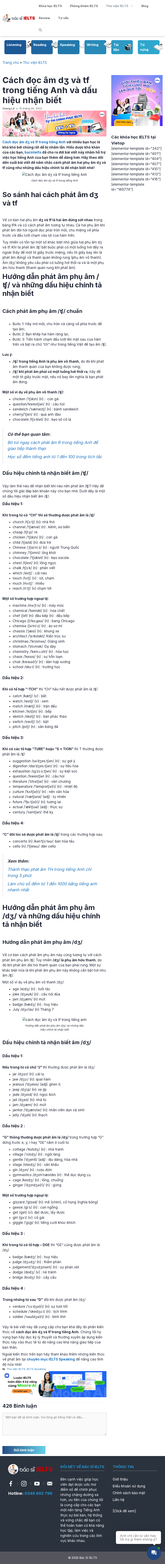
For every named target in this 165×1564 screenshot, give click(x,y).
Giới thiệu (120, 1479)
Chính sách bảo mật (129, 1493)
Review (44, 18)
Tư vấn (63, 18)
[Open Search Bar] (40, 30)
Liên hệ (118, 1500)
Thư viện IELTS (117, 6)
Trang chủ (10, 63)
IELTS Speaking (36, 1369)
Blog (144, 6)
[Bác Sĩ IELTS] (18, 18)
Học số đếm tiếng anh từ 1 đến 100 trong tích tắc (54, 456)
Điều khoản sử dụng (129, 1486)
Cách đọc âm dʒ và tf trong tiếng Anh (34, 142)
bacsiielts (33, 152)
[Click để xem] (124, 1511)
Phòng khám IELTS (84, 6)
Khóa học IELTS (50, 6)
